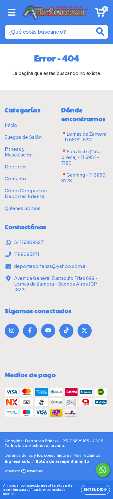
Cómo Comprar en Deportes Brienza (26, 193)
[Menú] (12, 12)
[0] (100, 14)
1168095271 (26, 254)
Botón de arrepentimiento (62, 461)
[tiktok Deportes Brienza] (66, 331)
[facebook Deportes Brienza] (30, 331)
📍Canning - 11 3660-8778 (84, 178)
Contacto (15, 179)
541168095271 (29, 242)
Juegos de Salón (23, 137)
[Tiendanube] (24, 471)
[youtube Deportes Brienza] (48, 331)
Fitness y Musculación (19, 152)
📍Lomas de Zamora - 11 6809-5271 (83, 137)
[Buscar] (100, 31)
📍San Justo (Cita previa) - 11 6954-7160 (80, 157)
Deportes (16, 167)
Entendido (95, 490)
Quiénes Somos (22, 208)
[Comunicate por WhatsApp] (103, 470)
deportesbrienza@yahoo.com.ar (50, 266)
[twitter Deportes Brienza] (85, 331)
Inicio (11, 125)
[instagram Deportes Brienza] (12, 331)
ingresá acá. (17, 461)
